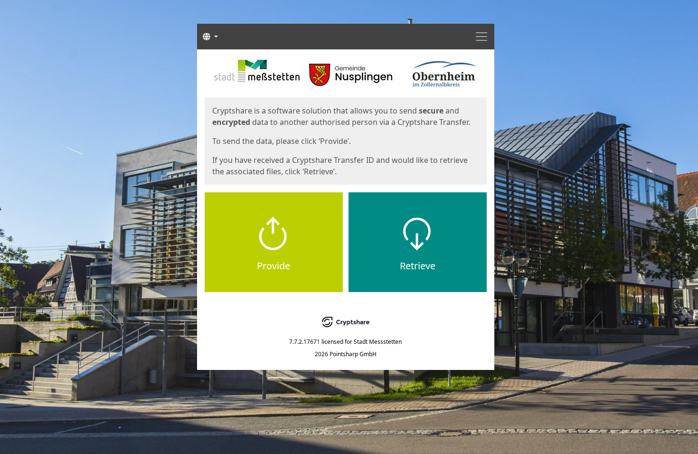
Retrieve (417, 265)
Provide (273, 265)
